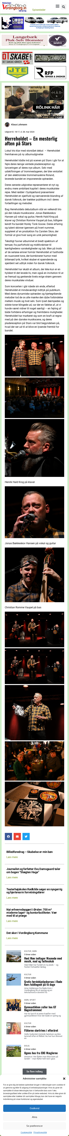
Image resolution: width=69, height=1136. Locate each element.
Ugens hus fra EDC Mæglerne (41, 1053)
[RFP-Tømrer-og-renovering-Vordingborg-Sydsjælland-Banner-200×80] (50, 78)
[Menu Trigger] (57, 6)
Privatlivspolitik (40, 1132)
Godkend (34, 1108)
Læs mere (12, 857)
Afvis (34, 1117)
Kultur (27, 951)
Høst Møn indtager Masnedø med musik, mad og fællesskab (43, 959)
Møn (34, 951)
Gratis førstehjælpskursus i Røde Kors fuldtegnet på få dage (43, 983)
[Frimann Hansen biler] (34, 28)
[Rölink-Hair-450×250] (34, 117)
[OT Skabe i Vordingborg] (17, 63)
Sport (33, 1000)
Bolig (27, 1046)
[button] (64, 1078)
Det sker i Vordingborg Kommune (27, 933)
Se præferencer (34, 1125)
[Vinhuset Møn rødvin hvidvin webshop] (57, 45)
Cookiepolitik (26, 1132)
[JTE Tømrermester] (17, 77)
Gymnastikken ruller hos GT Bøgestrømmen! (40, 1008)
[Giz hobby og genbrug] (50, 63)
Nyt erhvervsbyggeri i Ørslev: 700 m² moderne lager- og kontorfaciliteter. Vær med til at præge (31, 912)
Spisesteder (38, 9)
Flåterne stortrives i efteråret (41, 1030)
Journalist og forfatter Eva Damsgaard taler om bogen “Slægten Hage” (33, 871)
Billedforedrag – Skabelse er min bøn (29, 852)
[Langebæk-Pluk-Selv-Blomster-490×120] (25, 45)
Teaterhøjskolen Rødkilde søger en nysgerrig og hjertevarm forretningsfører (34, 891)
